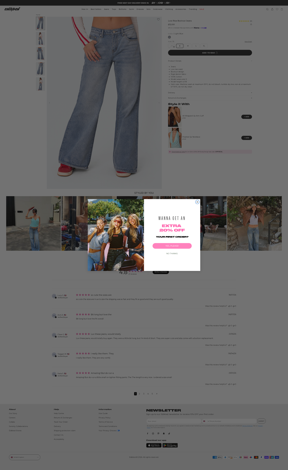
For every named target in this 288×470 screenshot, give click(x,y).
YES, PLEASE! (172, 246)
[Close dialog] (197, 202)
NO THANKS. (172, 254)
